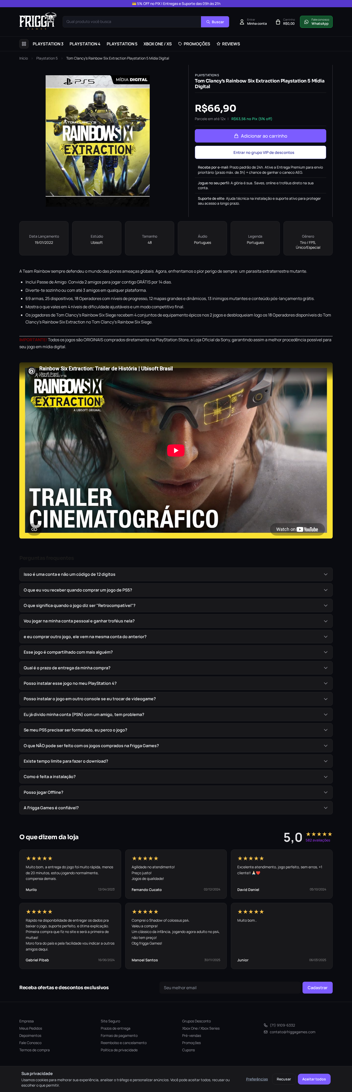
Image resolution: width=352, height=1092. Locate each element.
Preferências (257, 1079)
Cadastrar (318, 987)
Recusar (284, 1079)
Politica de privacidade (119, 1049)
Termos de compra (34, 1049)
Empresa (26, 1021)
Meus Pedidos (30, 1028)
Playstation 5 (47, 58)
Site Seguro (110, 1021)
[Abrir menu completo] (24, 43)
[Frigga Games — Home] (37, 21)
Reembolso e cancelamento (124, 1042)
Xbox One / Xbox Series (201, 1028)
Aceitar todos (314, 1079)
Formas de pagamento (119, 1035)
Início (23, 58)
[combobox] (132, 21)
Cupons (188, 1049)
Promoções (191, 1042)
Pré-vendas (191, 1035)
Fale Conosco (30, 1042)
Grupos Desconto (196, 1021)
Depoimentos (30, 1035)
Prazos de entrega (115, 1028)
